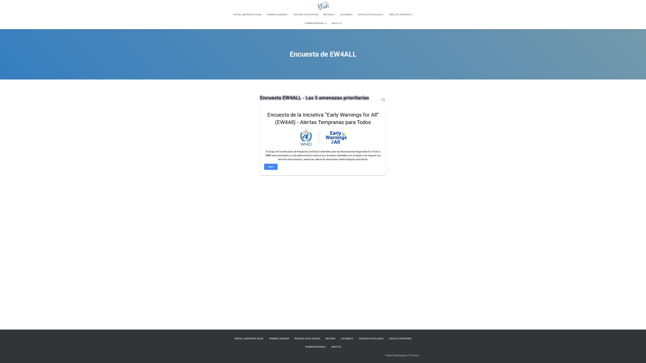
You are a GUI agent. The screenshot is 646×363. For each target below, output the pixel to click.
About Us (337, 23)
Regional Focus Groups (306, 14)
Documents (346, 14)
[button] (288, 14)
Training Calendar (277, 14)
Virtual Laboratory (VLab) (247, 14)
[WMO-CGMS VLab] (323, 6)
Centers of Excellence (369, 14)
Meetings (329, 14)
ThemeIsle (413, 355)
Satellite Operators (400, 14)
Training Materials (314, 23)
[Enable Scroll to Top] (639, 356)
